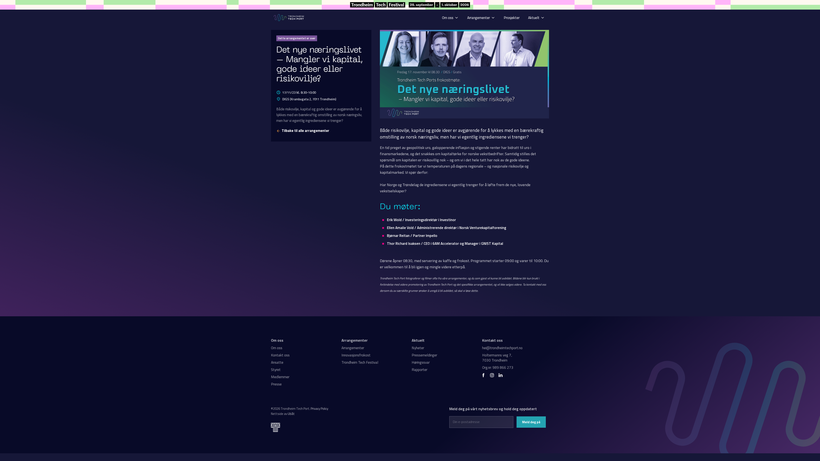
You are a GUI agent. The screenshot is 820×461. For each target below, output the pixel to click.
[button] (450, 17)
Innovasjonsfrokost (355, 355)
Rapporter (419, 369)
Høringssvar (421, 362)
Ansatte (277, 362)
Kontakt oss (280, 355)
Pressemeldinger (424, 355)
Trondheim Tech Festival (359, 362)
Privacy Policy (319, 408)
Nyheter (418, 348)
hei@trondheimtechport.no (502, 348)
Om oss (276, 348)
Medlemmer (280, 377)
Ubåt (291, 413)
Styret (276, 369)
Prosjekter (512, 17)
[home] (289, 18)
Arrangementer (352, 348)
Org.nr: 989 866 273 (497, 367)
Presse (276, 384)
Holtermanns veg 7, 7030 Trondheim (497, 357)
